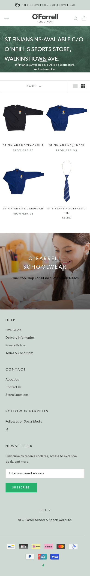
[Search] (76, 18)
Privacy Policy (15, 345)
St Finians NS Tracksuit (23, 145)
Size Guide (13, 330)
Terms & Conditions (19, 353)
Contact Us (13, 387)
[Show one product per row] (75, 86)
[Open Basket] (84, 18)
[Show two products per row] (83, 86)
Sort (32, 86)
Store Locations (17, 395)
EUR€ (43, 510)
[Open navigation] (6, 18)
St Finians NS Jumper (66, 145)
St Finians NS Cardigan (23, 208)
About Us (12, 379)
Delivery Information (20, 337)
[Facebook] (7, 429)
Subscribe (21, 487)
